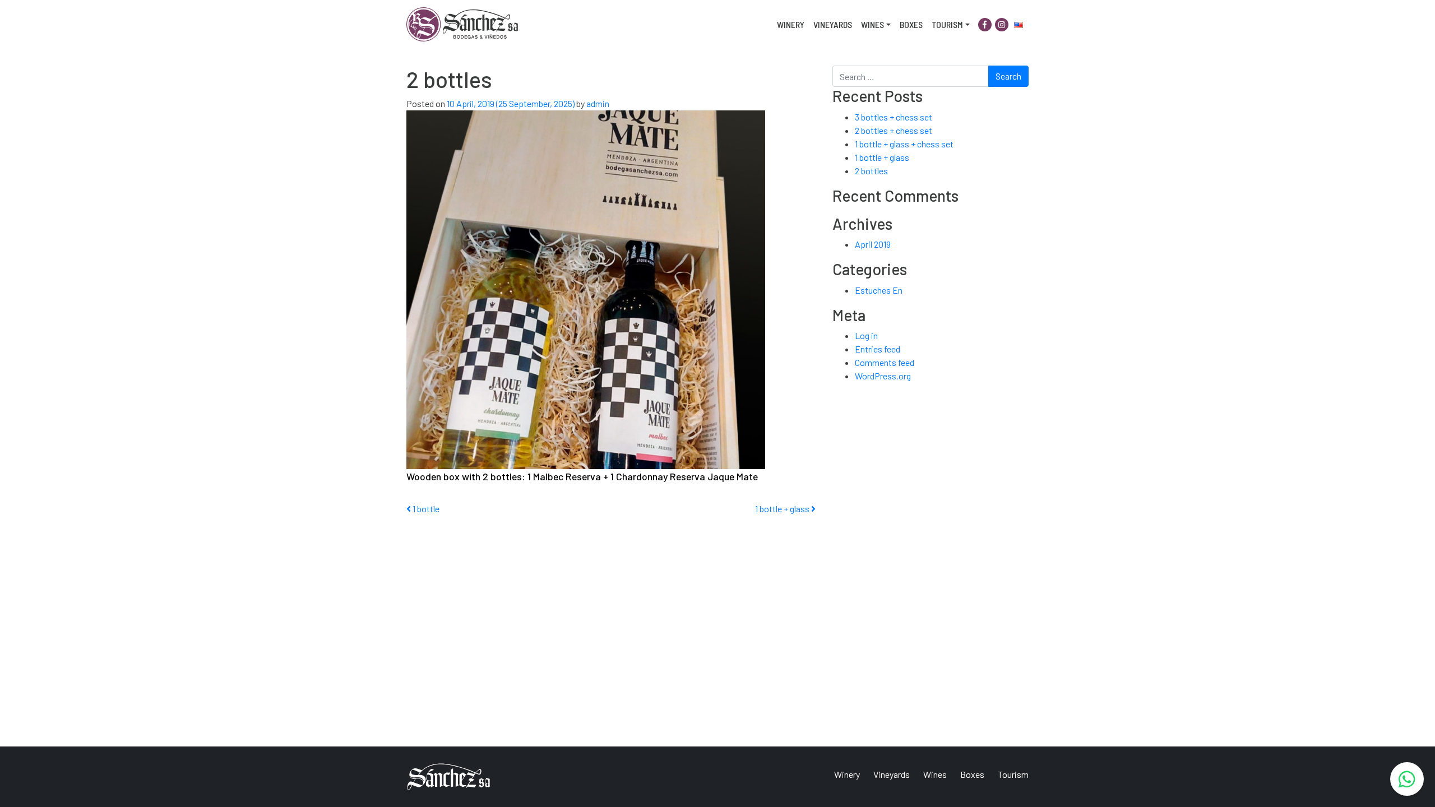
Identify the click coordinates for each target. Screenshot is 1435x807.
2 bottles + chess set (893, 130)
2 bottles (871, 170)
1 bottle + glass (783, 508)
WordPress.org (883, 375)
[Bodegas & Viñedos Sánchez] (462, 24)
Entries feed (877, 349)
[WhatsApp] (1407, 779)
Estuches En (878, 290)
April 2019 (873, 244)
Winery (790, 24)
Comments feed (884, 362)
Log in (866, 335)
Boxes (911, 24)
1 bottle (425, 508)
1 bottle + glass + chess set (904, 143)
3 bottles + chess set (893, 117)
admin (597, 103)
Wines (872, 24)
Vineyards (832, 24)
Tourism (947, 24)
